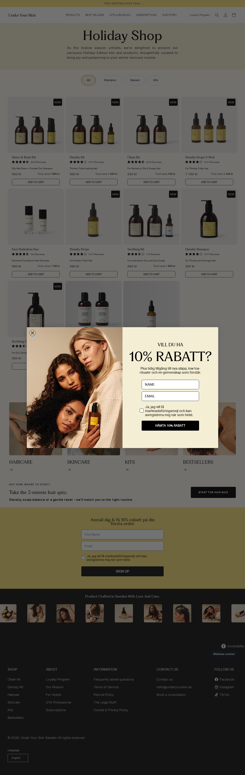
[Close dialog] (32, 332)
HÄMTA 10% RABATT (170, 425)
